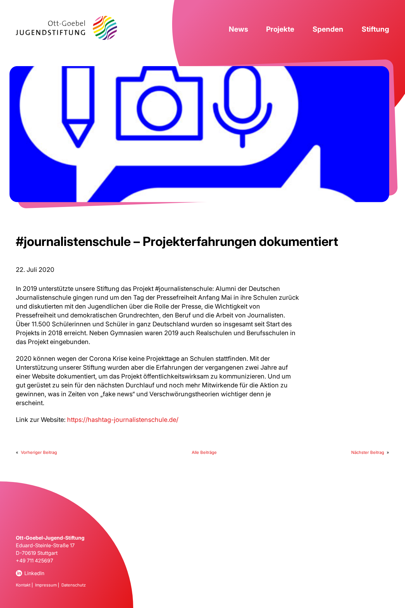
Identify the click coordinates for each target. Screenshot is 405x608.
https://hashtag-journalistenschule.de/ (122, 419)
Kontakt (23, 584)
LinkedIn (34, 573)
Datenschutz (73, 584)
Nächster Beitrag (367, 452)
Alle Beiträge (204, 452)
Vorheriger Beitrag (39, 452)
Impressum (46, 584)
